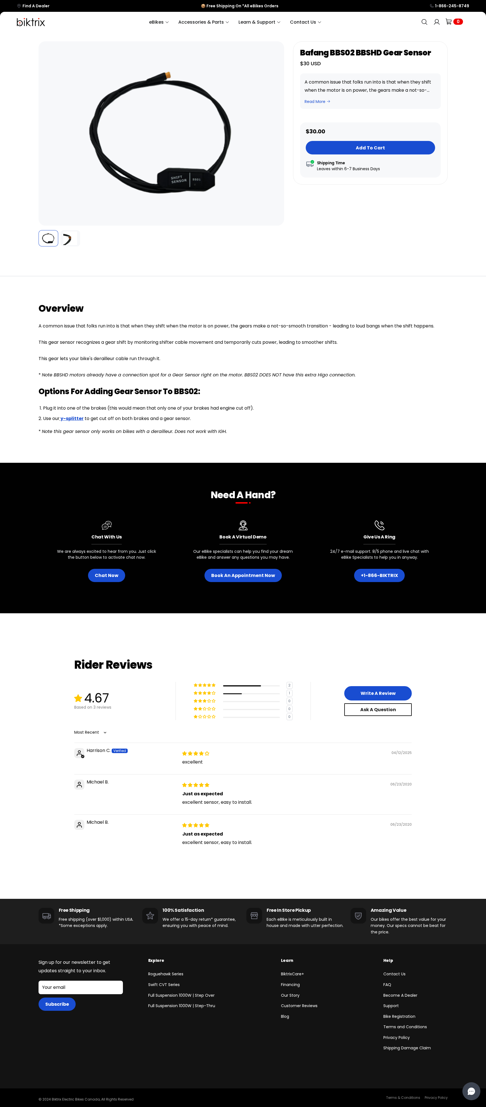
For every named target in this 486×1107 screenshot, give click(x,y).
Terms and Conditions (405, 1027)
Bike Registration (399, 1016)
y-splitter (72, 418)
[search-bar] (424, 22)
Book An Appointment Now (243, 575)
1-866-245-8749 (452, 6)
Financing (290, 984)
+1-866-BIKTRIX (379, 575)
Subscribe (57, 1004)
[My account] (436, 22)
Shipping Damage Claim (407, 1048)
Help (388, 960)
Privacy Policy (396, 1037)
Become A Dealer (400, 995)
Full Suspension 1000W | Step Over (181, 995)
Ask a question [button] (378, 709)
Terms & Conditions (403, 1097)
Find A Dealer (36, 6)
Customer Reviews (299, 1006)
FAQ (387, 984)
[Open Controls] (471, 1091)
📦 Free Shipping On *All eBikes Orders (239, 6)
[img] (195, 753)
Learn (287, 960)
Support (391, 1006)
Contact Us (394, 974)
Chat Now (106, 575)
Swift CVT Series (164, 984)
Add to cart (370, 148)
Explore (156, 960)
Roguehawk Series (165, 974)
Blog (285, 1016)
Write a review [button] (378, 693)
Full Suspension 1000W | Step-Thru (181, 1006)
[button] (47, 134)
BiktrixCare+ (292, 974)
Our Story (290, 995)
